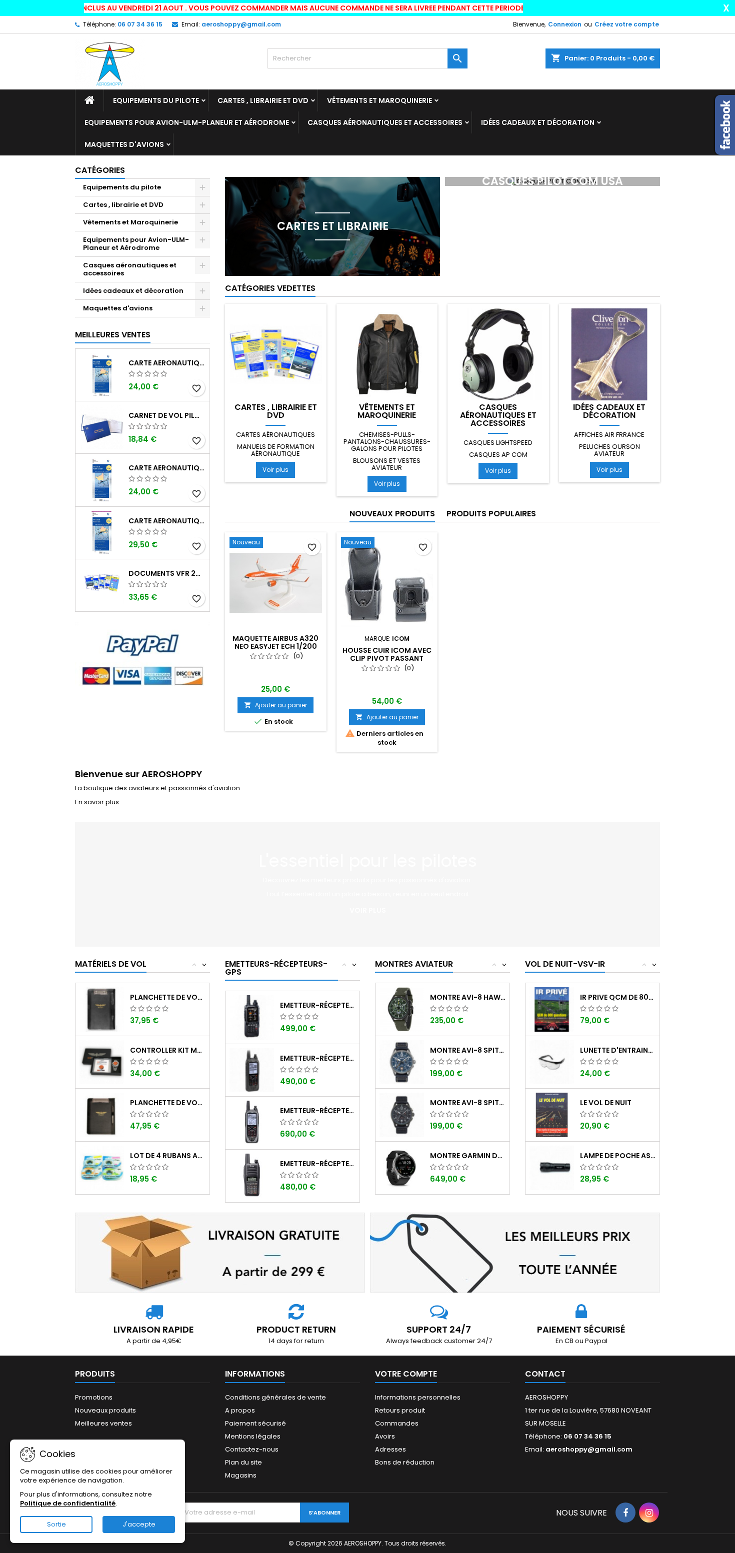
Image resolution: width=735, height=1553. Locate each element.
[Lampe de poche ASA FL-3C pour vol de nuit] (552, 1167)
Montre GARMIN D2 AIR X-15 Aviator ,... (468, 1156)
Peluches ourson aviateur (609, 450)
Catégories (100, 170)
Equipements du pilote (156, 100)
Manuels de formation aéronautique (275, 450)
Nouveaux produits (392, 513)
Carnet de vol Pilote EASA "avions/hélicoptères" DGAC (167, 415)
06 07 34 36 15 (140, 24)
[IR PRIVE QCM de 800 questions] (552, 1009)
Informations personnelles (417, 1397)
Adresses (390, 1449)
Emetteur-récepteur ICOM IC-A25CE (318, 1058)
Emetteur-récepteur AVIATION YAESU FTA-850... (318, 1005)
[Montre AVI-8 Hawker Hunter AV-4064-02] (402, 1009)
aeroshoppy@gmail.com (241, 24)
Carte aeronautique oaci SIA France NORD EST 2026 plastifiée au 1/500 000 (167, 521)
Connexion (565, 24)
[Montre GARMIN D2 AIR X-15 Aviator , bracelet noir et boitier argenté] (402, 1167)
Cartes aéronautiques (275, 434)
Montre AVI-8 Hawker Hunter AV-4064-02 (468, 997)
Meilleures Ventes (112, 334)
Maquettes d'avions (124, 144)
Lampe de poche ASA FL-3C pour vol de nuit (618, 1156)
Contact (545, 1374)
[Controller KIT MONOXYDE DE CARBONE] (102, 1062)
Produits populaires (491, 513)
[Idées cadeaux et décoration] (610, 354)
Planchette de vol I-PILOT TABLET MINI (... (168, 997)
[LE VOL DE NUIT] (552, 1114)
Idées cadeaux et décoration (537, 122)
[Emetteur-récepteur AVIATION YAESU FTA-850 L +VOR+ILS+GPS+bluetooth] (252, 1017)
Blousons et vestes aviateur (386, 464)
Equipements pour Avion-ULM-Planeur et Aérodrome (186, 122)
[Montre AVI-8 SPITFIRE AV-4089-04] (402, 1062)
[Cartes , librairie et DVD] (276, 354)
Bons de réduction (404, 1462)
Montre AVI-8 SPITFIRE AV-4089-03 (468, 1103)
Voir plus (275, 469)
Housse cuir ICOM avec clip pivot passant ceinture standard (387, 658)
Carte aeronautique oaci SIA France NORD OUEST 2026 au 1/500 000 (167, 468)
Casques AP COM (498, 454)
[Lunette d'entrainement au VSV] (552, 1062)
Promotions (93, 1397)
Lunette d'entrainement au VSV (618, 1050)
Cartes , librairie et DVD (263, 100)
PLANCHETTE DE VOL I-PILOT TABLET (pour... (168, 1103)
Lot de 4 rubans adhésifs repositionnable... (168, 1156)
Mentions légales (252, 1436)
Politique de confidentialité (68, 1503)
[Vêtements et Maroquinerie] (387, 354)
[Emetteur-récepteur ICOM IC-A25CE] (252, 1070)
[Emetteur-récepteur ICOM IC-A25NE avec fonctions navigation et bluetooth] (252, 1122)
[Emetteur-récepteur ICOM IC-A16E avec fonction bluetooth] (252, 1175)
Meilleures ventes (103, 1423)
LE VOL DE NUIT (606, 1103)
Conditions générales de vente (275, 1397)
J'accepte (139, 1524)
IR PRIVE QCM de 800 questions (618, 997)
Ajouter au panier (275, 705)
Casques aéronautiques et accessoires (385, 122)
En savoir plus (97, 802)
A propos (240, 1410)
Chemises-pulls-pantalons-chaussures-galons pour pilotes (387, 441)
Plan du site (243, 1462)
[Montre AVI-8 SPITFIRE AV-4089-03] (402, 1114)
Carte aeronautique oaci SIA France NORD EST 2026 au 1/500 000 (167, 363)
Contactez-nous (251, 1449)
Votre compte (406, 1374)
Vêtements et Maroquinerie (379, 100)
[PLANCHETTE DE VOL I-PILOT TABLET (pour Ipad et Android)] (102, 1114)
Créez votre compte (626, 24)
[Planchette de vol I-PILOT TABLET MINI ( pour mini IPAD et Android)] (102, 1009)
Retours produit (400, 1410)
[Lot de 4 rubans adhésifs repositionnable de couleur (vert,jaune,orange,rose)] (102, 1167)
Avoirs (385, 1436)
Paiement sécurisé (255, 1423)
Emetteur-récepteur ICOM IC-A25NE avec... (318, 1111)
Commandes (396, 1423)
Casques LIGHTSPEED (498, 442)
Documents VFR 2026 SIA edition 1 (167, 573)
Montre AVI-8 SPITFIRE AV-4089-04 (468, 1050)
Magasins (240, 1475)
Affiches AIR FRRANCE (609, 434)
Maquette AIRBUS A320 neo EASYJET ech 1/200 (275, 642)
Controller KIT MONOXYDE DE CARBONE (168, 1050)
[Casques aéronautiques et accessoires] (498, 354)
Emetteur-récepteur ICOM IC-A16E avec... (318, 1164)
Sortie (56, 1524)
